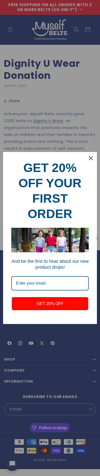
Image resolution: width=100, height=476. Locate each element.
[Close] (91, 158)
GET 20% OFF (50, 303)
